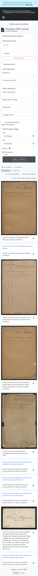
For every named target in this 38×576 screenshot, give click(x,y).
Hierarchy (19, 167)
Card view (6, 170)
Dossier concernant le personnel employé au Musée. (18, 247)
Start (4, 133)
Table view (16, 170)
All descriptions (10, 125)
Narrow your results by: (19, 24)
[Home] (19, 11)
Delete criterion (19, 58)
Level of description (9, 92)
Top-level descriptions (12, 122)
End (4, 140)
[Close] (36, 2)
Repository (6, 73)
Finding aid (6, 107)
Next (23, 573)
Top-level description (10, 80)
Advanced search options (13, 36)
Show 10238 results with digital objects (24, 178)
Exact (6, 154)
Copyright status (8, 115)
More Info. (29, 5)
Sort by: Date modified (12, 174)
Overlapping (9, 152)
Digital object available (10, 100)
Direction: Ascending (28, 174)
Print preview (7, 167)
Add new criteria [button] (9, 64)
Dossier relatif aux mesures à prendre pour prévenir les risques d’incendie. (17, 463)
